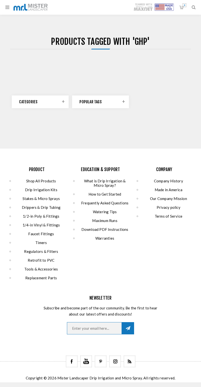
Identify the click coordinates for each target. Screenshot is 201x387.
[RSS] (129, 361)
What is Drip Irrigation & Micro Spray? (105, 183)
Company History (168, 181)
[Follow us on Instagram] (115, 361)
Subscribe (128, 328)
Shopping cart (184, 5)
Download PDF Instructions (104, 229)
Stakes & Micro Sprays (41, 198)
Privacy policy (168, 207)
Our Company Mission (168, 198)
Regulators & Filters (41, 251)
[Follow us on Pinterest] (100, 361)
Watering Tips (105, 212)
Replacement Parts (41, 278)
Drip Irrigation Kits (41, 190)
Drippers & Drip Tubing (41, 207)
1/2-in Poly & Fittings (41, 216)
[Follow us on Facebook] (71, 361)
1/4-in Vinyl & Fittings (41, 225)
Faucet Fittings (41, 234)
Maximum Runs (104, 220)
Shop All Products (41, 181)
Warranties (104, 238)
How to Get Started (104, 194)
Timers (41, 242)
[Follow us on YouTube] (86, 361)
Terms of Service (168, 216)
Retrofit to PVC (41, 260)
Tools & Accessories (41, 269)
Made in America (168, 190)
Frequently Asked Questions (104, 203)
